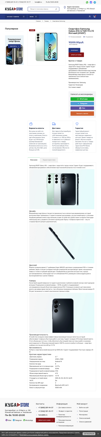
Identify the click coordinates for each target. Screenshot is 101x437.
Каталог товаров (13, 16)
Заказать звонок (82, 113)
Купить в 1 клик (76, 55)
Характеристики (49, 160)
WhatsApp (29, 420)
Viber (9, 420)
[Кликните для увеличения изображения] (47, 47)
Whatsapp (84, 99)
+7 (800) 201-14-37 (11, 2)
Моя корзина (83, 415)
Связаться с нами (44, 420)
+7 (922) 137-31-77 (24, 2)
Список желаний (84, 418)
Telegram (83, 103)
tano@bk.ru (38, 2)
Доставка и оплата (64, 407)
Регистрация (83, 411)
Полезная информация (65, 426)
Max (83, 108)
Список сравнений (85, 422)
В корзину (74, 50)
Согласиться (89, 434)
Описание (33, 160)
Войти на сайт (84, 407)
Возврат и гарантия (65, 411)
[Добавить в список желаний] (75, 37)
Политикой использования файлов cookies (33, 435)
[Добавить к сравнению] (88, 36)
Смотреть (13, 46)
